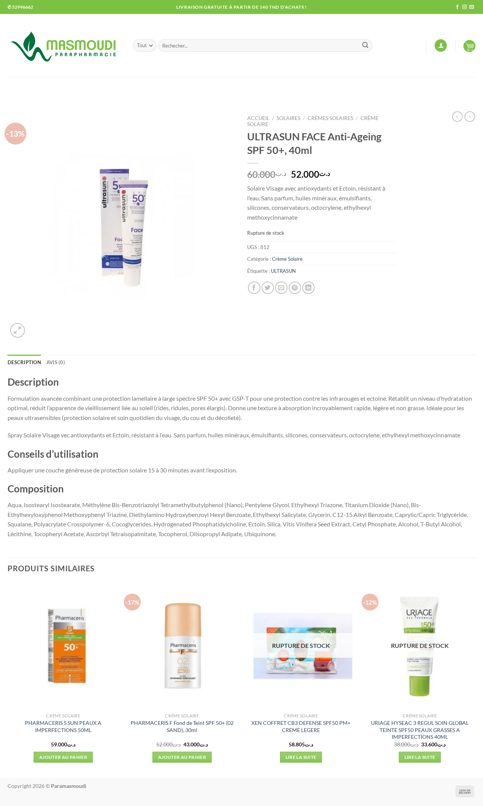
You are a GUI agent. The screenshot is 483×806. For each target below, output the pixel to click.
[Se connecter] (441, 45)
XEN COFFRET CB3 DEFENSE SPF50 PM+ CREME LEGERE (301, 726)
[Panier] (469, 45)
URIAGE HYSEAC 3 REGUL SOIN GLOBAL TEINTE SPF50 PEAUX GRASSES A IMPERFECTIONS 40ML (420, 730)
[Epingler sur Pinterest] (295, 287)
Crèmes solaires (330, 118)
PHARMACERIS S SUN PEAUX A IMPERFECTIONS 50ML (63, 726)
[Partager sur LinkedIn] (308, 287)
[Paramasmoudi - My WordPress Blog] (65, 45)
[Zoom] (17, 330)
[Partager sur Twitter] (267, 287)
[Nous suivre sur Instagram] (464, 7)
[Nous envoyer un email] (471, 7)
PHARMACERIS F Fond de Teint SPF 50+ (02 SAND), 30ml (182, 726)
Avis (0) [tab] (55, 362)
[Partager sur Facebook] (254, 287)
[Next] (475, 679)
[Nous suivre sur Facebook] (457, 7)
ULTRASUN (283, 271)
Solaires (288, 118)
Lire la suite (301, 757)
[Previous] (8, 679)
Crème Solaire (287, 259)
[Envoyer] (365, 45)
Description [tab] (24, 362)
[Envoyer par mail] (281, 287)
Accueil (258, 118)
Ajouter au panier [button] (63, 757)
